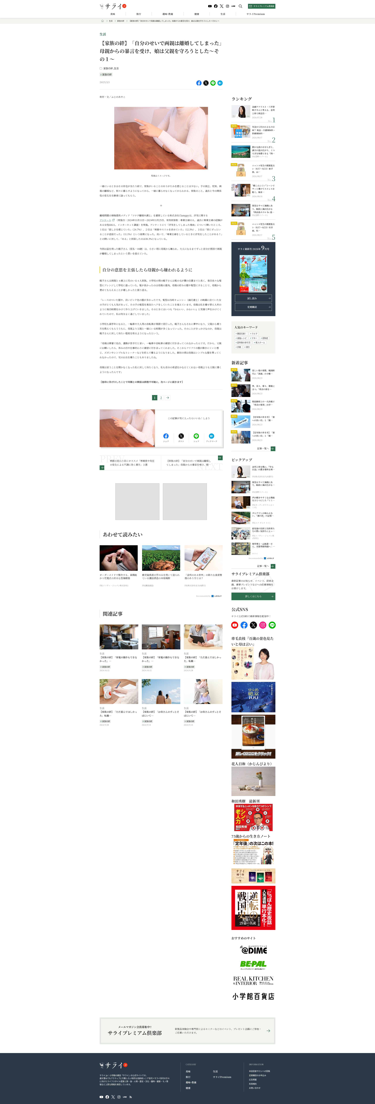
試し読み (252, 298)
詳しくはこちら (253, 596)
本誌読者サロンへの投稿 (259, 1071)
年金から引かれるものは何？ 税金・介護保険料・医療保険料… (263, 130)
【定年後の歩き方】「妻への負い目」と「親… (263, 419)
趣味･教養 (167, 14)
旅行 (138, 14)
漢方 (248, 347)
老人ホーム (260, 342)
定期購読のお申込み (257, 1075)
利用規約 (253, 1083)
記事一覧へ (263, 448)
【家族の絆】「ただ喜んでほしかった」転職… (202, 659)
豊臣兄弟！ (242, 333)
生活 (222, 14)
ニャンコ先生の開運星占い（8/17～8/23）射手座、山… (263, 169)
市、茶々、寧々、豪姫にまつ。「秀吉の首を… (263, 387)
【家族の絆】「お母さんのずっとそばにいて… (160, 713)
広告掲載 (253, 1079)
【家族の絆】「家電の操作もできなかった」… (118, 659)
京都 (239, 347)
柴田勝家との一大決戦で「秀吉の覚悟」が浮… (263, 403)
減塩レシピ (242, 338)
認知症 (265, 338)
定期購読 (252, 307)
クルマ (254, 333)
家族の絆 (120, 21)
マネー (254, 338)
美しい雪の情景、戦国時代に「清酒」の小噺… (263, 372)
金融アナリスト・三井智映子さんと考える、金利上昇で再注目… (263, 110)
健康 (196, 14)
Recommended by (203, 596)
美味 (112, 14)
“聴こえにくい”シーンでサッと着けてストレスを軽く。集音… (263, 189)
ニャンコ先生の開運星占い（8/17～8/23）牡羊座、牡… (263, 227)
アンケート (105, 220)
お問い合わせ (254, 1087)
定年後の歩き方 (243, 342)
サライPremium (222, 1077)
